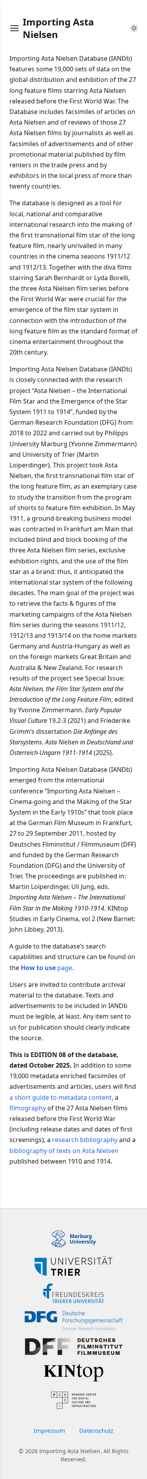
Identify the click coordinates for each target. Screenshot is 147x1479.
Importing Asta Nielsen (58, 28)
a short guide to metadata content (60, 1097)
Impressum (49, 1430)
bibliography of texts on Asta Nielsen (63, 1150)
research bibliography (85, 1139)
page (46, 967)
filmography (27, 1108)
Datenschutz (96, 1430)
